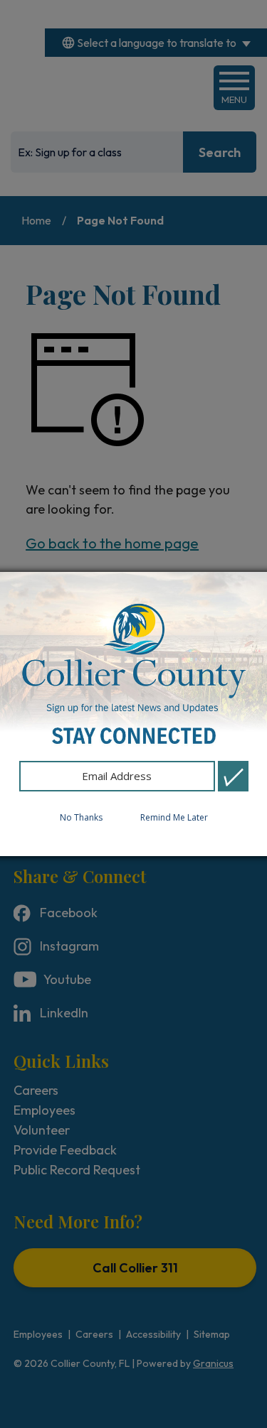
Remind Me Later (174, 817)
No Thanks (81, 817)
